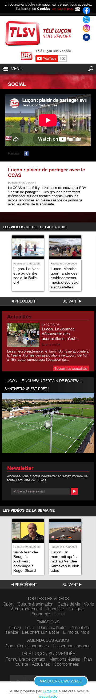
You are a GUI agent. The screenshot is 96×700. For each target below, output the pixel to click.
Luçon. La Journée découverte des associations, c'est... (60, 333)
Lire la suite (51, 344)
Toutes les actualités (70, 368)
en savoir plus (63, 8)
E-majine (50, 691)
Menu (16, 68)
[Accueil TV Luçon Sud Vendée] (38, 33)
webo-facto (48, 696)
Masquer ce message (61, 681)
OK (77, 9)
